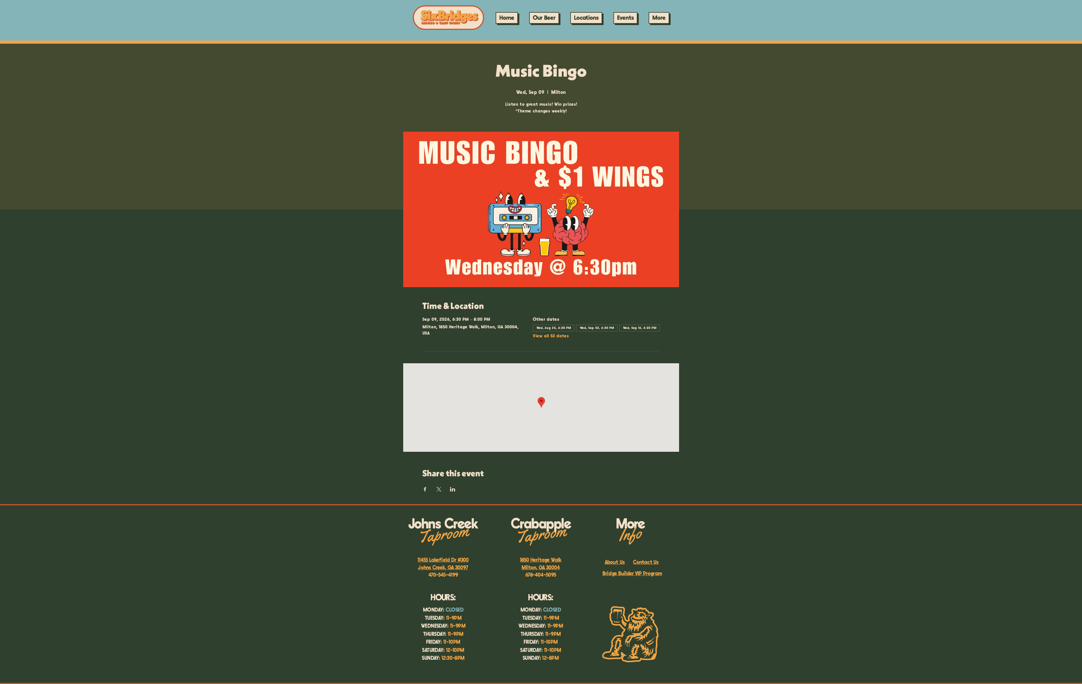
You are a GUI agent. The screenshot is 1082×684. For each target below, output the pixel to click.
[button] (625, 18)
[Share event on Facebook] (425, 489)
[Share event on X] (439, 489)
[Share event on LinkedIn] (452, 489)
